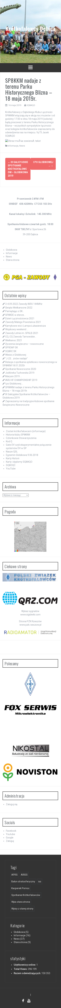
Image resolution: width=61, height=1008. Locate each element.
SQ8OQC (10, 465)
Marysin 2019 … (13, 376)
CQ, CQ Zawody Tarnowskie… (20, 336)
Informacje (13, 145)
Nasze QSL (12, 451)
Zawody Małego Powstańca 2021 (23, 322)
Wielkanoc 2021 (13, 340)
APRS (14, 874)
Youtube (10, 834)
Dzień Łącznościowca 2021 (19, 318)
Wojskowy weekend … (16, 329)
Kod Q (9, 441)
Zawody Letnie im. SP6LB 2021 (21, 333)
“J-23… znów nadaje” (16, 358)
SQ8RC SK (10, 351)
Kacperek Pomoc (20, 888)
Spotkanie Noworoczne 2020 (20, 369)
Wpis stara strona (20, 901)
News (22, 145)
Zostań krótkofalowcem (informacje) (26, 431)
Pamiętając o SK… (14, 311)
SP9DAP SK (11, 347)
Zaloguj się (11, 804)
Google (9, 837)
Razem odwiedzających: (28, 973)
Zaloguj (10, 841)
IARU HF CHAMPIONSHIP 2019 (21, 380)
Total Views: (21, 969)
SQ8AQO (30, 105)
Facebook (11, 830)
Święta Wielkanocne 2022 (18, 307)
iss (39, 881)
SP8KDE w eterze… (15, 315)
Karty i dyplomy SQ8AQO (19, 461)
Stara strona (12, 260)
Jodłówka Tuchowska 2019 (19, 372)
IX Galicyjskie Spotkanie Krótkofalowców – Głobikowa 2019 (18, 169)
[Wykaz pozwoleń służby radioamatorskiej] (30, 632)
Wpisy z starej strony (22, 908)
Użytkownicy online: (25, 964)
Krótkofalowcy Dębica (31, 28)
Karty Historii (12, 458)
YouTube (11, 468)
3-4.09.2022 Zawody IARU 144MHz (23, 304)
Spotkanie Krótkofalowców (25, 895)
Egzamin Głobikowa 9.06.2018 (22, 455)
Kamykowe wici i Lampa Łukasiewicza (25, 325)
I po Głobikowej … (14, 383)
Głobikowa (11, 249)
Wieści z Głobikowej (15, 354)
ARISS (24, 874)
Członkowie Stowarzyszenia (21, 438)
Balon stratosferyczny (23, 881)
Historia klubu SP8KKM (18, 434)
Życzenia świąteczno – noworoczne (24, 344)
